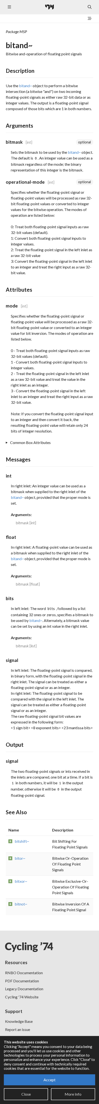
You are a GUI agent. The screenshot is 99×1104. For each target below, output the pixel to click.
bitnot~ (21, 904)
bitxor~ (21, 881)
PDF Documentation (22, 981)
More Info (73, 1094)
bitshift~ (22, 841)
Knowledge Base (19, 1021)
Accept (49, 1079)
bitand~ (25, 85)
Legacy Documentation (24, 988)
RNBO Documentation (24, 972)
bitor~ (20, 858)
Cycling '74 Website (21, 997)
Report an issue (17, 1029)
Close (26, 1094)
